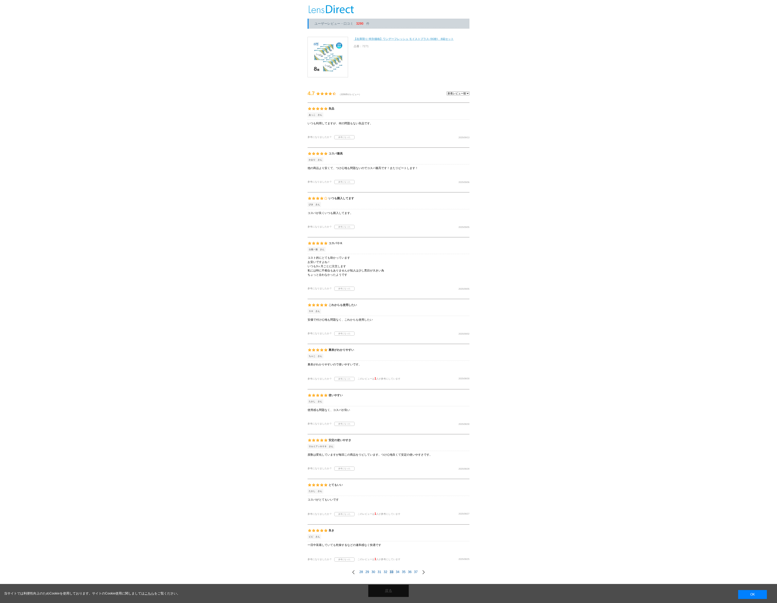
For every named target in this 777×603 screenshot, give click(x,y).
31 (379, 572)
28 (361, 572)
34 (397, 572)
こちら (149, 593)
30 (373, 572)
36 (410, 572)
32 (385, 572)
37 (416, 572)
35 (403, 572)
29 (367, 572)
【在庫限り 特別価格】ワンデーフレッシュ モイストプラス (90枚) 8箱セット (404, 38)
